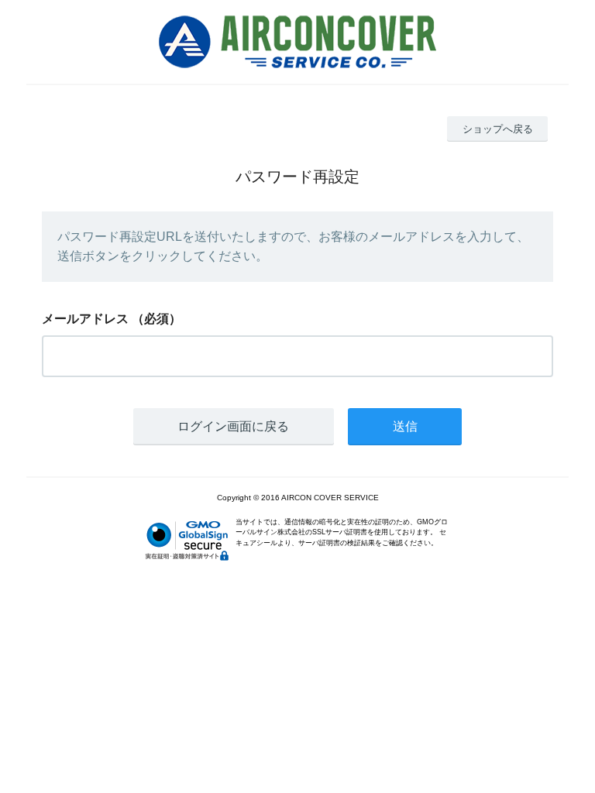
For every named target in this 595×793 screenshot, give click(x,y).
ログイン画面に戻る (233, 426)
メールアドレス (85, 318)
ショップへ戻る (498, 129)
